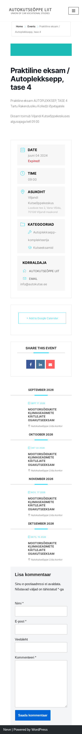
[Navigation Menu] (73, 11)
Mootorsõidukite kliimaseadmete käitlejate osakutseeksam (42, 415)
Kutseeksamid (43, 247)
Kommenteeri (25, 657)
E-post (20, 621)
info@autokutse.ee (33, 284)
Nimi (19, 603)
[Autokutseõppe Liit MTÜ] (30, 10)
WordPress (39, 729)
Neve (7, 729)
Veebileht (21, 639)
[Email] (50, 364)
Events (31, 26)
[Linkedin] (40, 364)
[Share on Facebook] (30, 364)
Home (19, 26)
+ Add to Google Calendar (42, 318)
